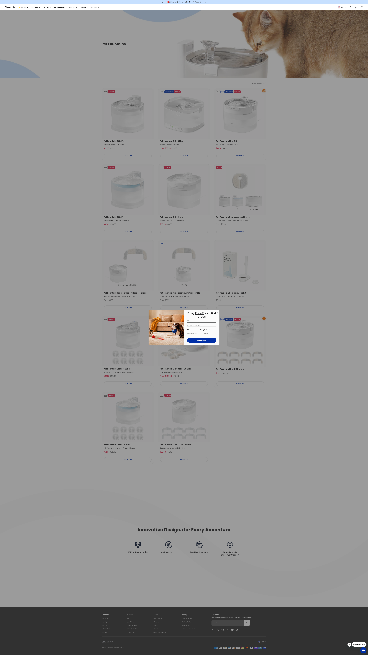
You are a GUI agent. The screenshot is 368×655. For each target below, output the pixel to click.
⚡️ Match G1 (23, 7)
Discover (83, 7)
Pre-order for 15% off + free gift (190, 2)
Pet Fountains (59, 7)
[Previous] (162, 2)
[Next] (205, 2)
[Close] (217, 312)
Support (94, 7)
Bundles (72, 7)
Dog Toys (34, 7)
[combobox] (201, 325)
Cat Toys (46, 7)
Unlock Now (201, 340)
